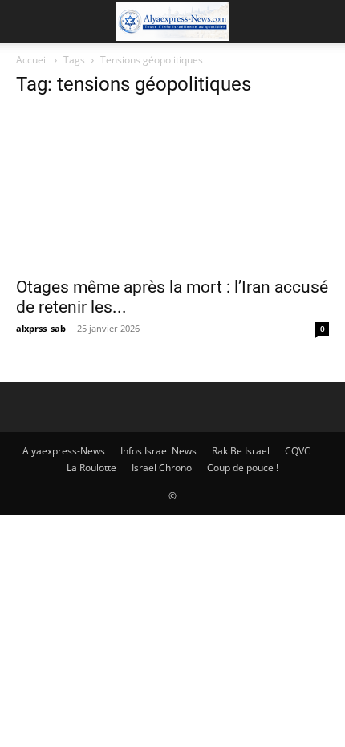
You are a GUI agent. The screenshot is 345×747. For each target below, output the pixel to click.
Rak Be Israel (241, 451)
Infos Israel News (158, 451)
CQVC (297, 451)
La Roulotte (91, 467)
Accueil (32, 60)
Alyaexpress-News (63, 451)
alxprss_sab (41, 328)
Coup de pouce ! (242, 467)
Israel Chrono (162, 467)
